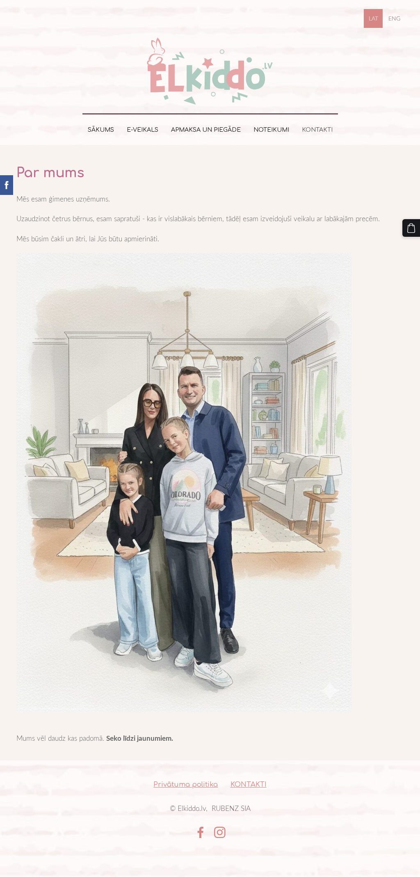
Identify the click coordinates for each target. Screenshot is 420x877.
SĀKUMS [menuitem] (101, 129)
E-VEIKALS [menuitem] (142, 129)
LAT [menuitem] (373, 18)
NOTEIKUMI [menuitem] (271, 129)
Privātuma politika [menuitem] (185, 784)
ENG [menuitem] (394, 18)
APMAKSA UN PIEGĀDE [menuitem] (206, 129)
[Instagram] (219, 832)
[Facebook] (200, 832)
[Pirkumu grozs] (411, 228)
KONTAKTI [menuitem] (317, 129)
